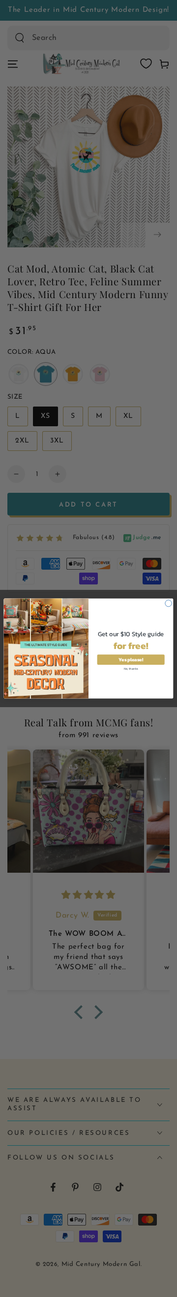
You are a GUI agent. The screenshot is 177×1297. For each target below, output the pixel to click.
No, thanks (131, 668)
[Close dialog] (168, 603)
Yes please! (130, 659)
